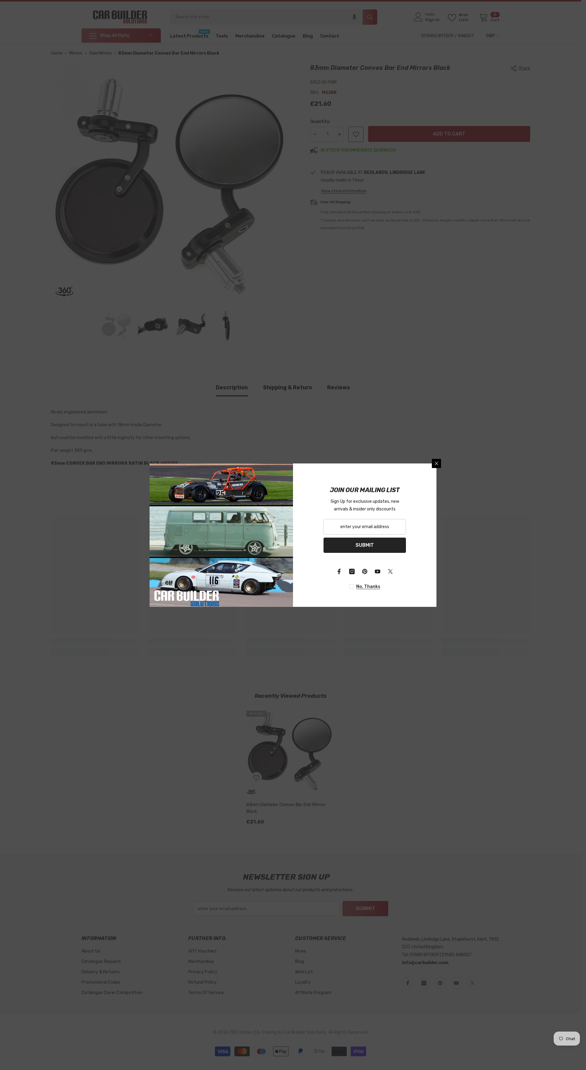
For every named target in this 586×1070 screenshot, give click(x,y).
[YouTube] (377, 571)
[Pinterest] (364, 571)
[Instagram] (351, 571)
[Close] (436, 463)
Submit (365, 545)
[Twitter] (390, 571)
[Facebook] (339, 571)
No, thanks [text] (368, 586)
